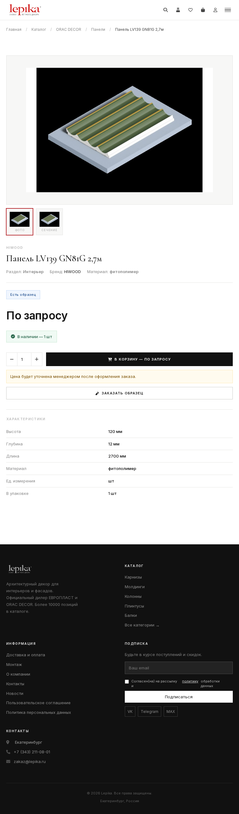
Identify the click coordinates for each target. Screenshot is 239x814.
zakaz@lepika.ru (30, 761)
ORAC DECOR (68, 29)
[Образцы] (178, 10)
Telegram (149, 711)
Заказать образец (123, 393)
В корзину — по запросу (143, 359)
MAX (170, 711)
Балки (131, 615)
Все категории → (142, 624)
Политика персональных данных (38, 712)
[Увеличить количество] (36, 359)
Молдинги (135, 586)
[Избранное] (190, 10)
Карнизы (133, 576)
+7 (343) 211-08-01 (32, 751)
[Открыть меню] (228, 10)
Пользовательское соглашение (38, 702)
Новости (14, 693)
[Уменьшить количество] (12, 359)
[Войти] (215, 10)
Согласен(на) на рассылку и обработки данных (175, 683)
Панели (98, 29)
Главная (13, 29)
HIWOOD (72, 271)
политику (190, 681)
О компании (18, 674)
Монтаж (14, 664)
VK (130, 711)
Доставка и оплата (25, 654)
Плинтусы (134, 605)
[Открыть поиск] (166, 10)
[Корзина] (203, 10)
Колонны (133, 596)
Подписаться (179, 696)
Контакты (15, 683)
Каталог (38, 29)
